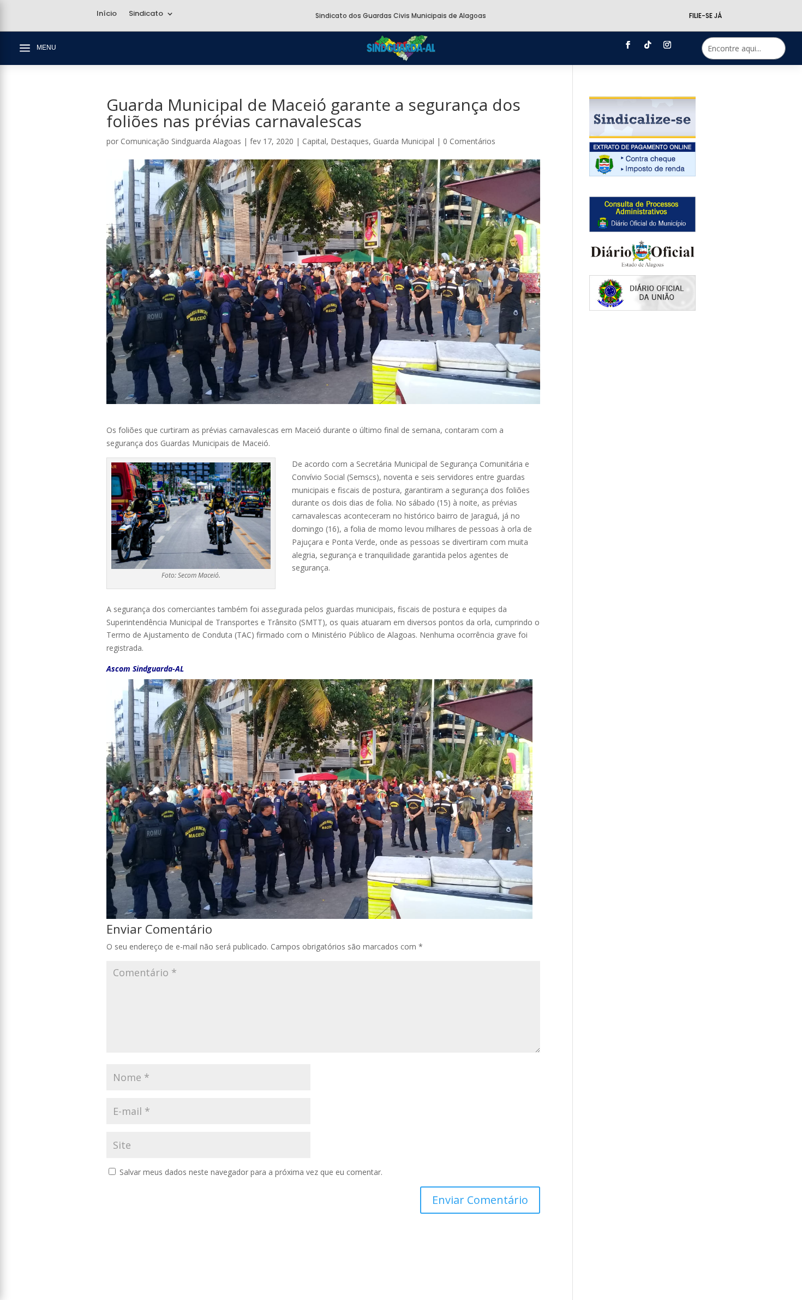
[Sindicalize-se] (642, 135)
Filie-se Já (705, 15)
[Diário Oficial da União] (642, 307)
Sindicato (146, 14)
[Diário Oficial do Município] (642, 229)
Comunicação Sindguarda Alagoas (181, 141)
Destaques (350, 141)
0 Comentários (469, 141)
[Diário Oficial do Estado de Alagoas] (642, 268)
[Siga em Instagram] (667, 44)
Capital (314, 141)
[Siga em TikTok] (647, 44)
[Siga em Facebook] (628, 44)
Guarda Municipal (403, 141)
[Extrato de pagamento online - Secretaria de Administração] (642, 173)
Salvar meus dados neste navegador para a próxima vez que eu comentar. (250, 1172)
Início (107, 14)
